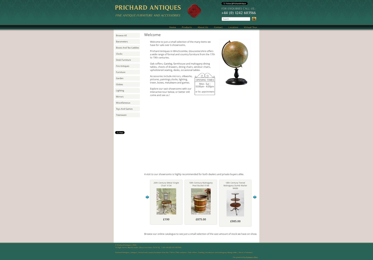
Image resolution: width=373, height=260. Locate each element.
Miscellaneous (123, 102)
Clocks (119, 53)
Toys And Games (124, 108)
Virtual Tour (250, 27)
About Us (203, 27)
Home (172, 27)
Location (233, 27)
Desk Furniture (123, 59)
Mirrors (120, 96)
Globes (119, 84)
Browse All (121, 35)
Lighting (120, 90)
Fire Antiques (122, 66)
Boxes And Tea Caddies (127, 47)
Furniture (120, 72)
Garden (119, 78)
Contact (218, 27)
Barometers (122, 41)
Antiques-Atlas (252, 257)
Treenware (121, 114)
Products (187, 27)
